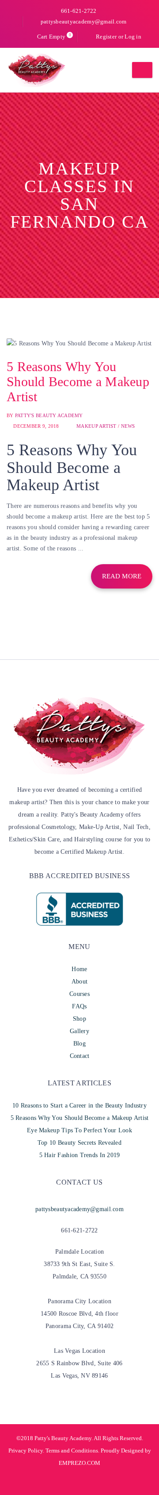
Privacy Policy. (26, 1450)
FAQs (79, 1006)
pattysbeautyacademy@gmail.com (83, 21)
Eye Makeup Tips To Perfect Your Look (79, 1130)
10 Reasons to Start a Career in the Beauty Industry (79, 1105)
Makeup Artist (96, 426)
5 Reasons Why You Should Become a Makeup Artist (78, 381)
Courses (79, 994)
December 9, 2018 (36, 426)
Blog (79, 1043)
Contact (80, 1056)
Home (79, 969)
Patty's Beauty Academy (49, 415)
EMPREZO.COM (79, 1463)
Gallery (79, 1031)
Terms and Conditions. (71, 1450)
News (128, 426)
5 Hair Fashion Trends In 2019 (79, 1155)
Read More (121, 576)
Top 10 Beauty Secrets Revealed (79, 1142)
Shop (79, 1018)
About (79, 981)
